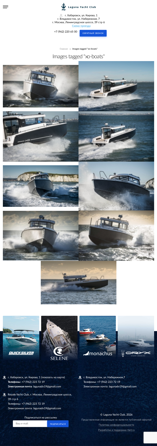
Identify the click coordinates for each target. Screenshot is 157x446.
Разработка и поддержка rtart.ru (116, 430)
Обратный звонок (93, 33)
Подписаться (58, 424)
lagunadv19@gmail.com (47, 386)
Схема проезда (81, 26)
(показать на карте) (53, 377)
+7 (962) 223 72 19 (33, 382)
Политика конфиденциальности (116, 425)
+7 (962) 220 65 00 (65, 31)
